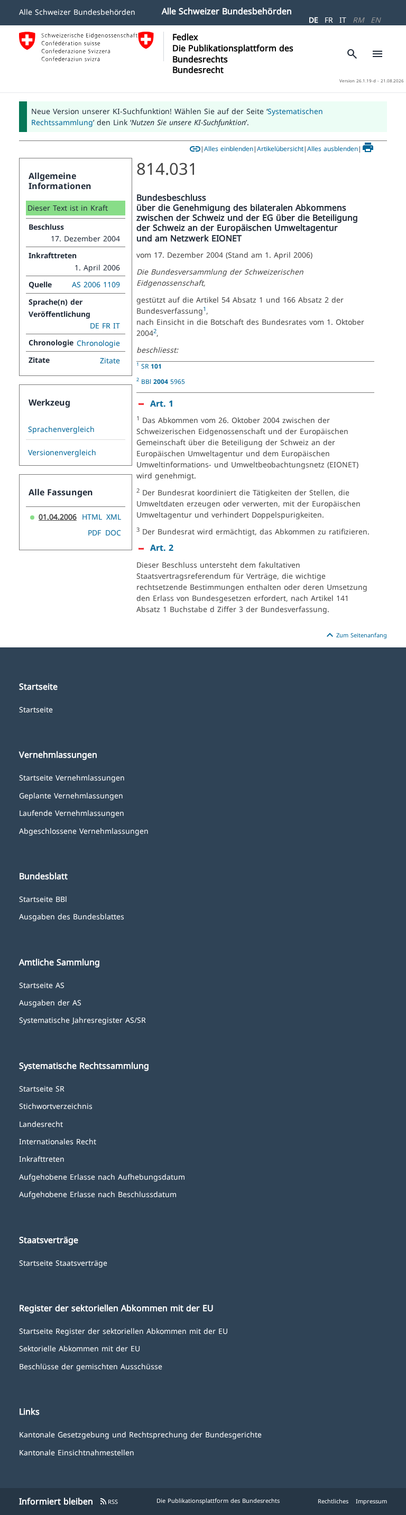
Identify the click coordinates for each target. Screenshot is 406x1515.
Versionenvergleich (62, 452)
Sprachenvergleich (61, 429)
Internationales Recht (57, 1140)
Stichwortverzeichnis (56, 1105)
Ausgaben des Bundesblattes (71, 915)
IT (342, 20)
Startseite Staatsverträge (63, 1262)
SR (151, 366)
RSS (108, 1501)
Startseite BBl (43, 898)
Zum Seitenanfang (355, 635)
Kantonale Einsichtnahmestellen (76, 1451)
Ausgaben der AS (50, 1002)
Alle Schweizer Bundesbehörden (77, 12)
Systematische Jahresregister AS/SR (82, 1019)
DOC (113, 533)
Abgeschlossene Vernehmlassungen (84, 830)
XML (113, 517)
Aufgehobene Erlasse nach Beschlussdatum (98, 1193)
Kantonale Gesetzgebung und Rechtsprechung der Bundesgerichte (140, 1433)
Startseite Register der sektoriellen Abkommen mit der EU (123, 1330)
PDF (94, 533)
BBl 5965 (163, 381)
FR (329, 20)
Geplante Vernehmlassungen (71, 795)
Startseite (36, 708)
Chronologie (98, 343)
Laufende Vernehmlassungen (71, 812)
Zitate (110, 360)
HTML (92, 517)
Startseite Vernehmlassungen (72, 777)
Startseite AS (41, 984)
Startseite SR (41, 1088)
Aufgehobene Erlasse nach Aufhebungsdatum (102, 1176)
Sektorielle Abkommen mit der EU (79, 1347)
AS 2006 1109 (96, 284)
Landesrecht (41, 1123)
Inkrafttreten (41, 1158)
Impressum (371, 1501)
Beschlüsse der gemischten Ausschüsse (90, 1365)
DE (313, 20)
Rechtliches (333, 1501)
